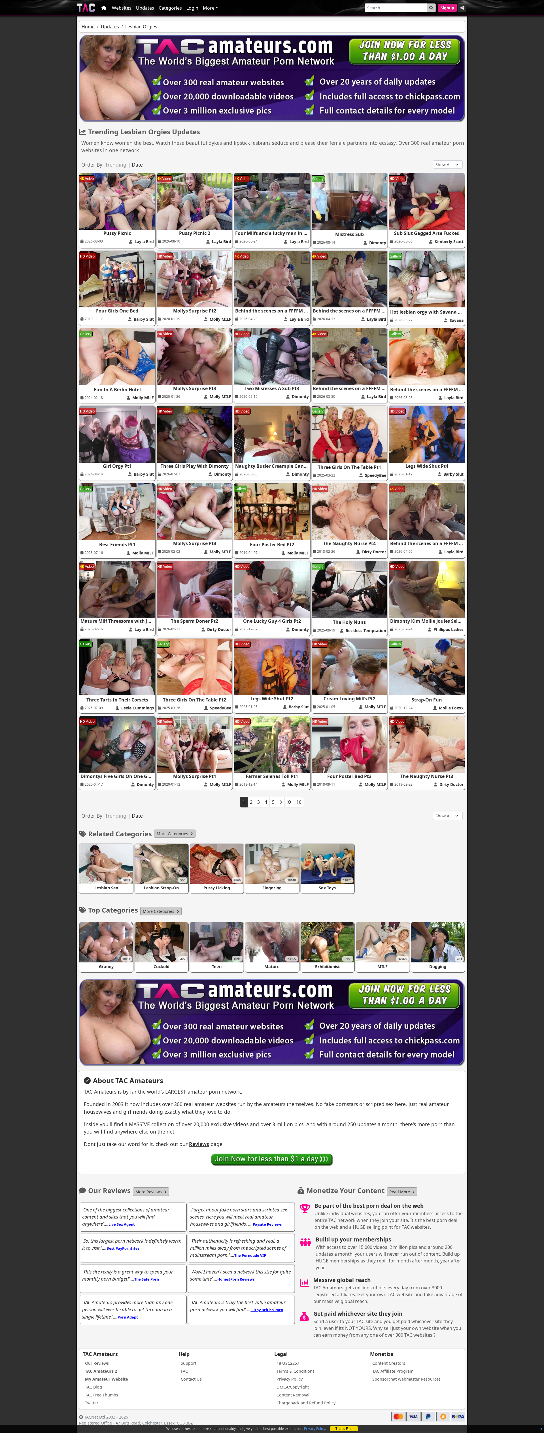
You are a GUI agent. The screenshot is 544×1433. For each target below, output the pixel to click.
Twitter (91, 1403)
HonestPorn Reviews (235, 1279)
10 (298, 802)
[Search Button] (431, 7)
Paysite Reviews (267, 1224)
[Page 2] (281, 802)
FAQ (184, 1371)
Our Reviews (97, 1363)
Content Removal (293, 1395)
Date (137, 164)
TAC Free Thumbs (101, 1395)
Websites (121, 8)
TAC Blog (93, 1387)
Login (192, 8)
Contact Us (191, 1379)
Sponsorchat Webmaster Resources (406, 1379)
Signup (447, 7)
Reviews (199, 1144)
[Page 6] (289, 802)
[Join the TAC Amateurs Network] (272, 1159)
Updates (145, 8)
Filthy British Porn (266, 1309)
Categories (170, 8)
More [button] (208, 8)
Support (188, 1363)
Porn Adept (128, 1317)
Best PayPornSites (123, 1248)
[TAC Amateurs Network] (85, 7)
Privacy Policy (314, 1428)
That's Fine (343, 1428)
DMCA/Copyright (293, 1387)
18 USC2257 (288, 1363)
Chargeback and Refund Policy (306, 1403)
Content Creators (388, 1363)
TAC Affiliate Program (392, 1371)
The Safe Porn (146, 1279)
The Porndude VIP (250, 1255)
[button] (175, 834)
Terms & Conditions (295, 1371)
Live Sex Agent (122, 1224)
